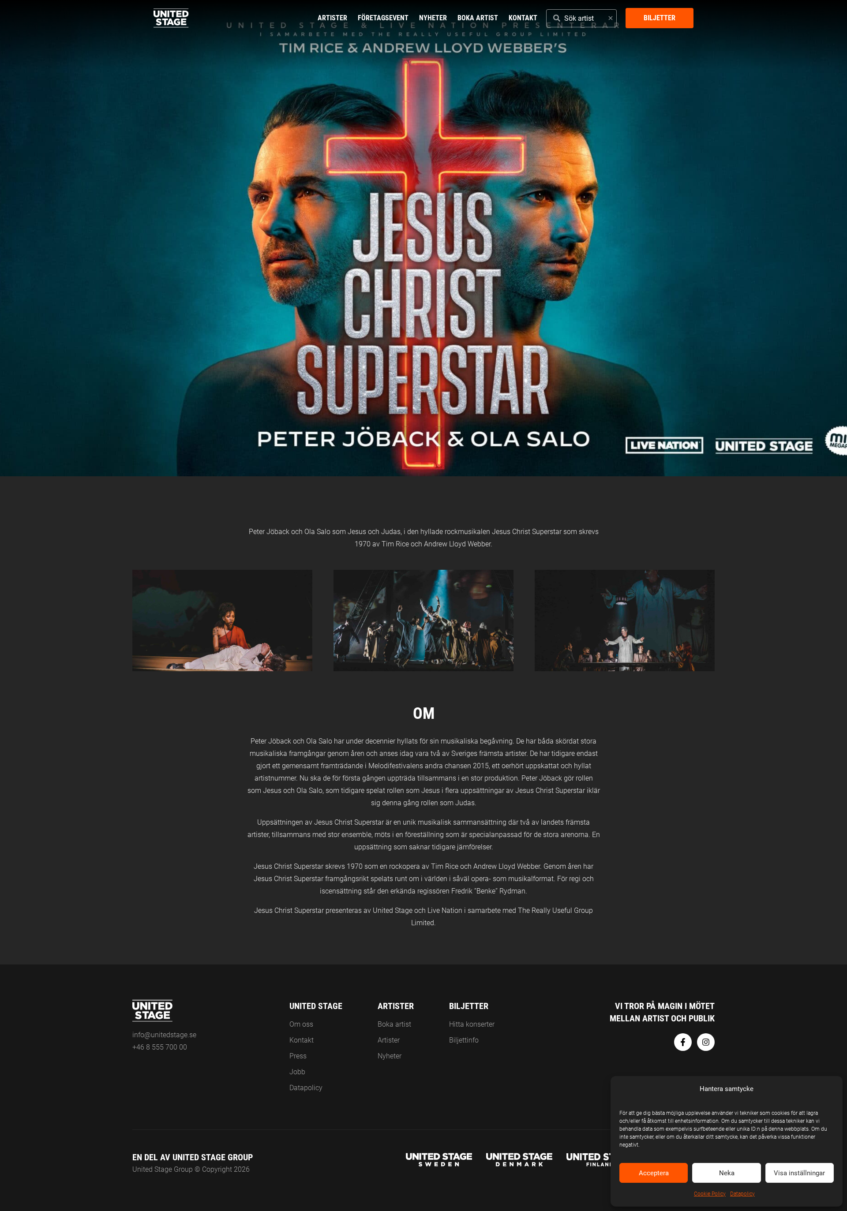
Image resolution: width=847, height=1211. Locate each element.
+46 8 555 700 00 (159, 1047)
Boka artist (477, 18)
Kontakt (523, 18)
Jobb (297, 1072)
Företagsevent (383, 18)
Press (298, 1056)
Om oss (301, 1024)
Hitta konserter (472, 1024)
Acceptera (654, 1173)
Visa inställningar (799, 1173)
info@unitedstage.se (164, 1035)
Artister (332, 18)
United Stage (315, 1006)
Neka (727, 1173)
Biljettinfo (464, 1040)
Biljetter (659, 18)
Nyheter (433, 18)
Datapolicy (742, 1194)
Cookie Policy (710, 1194)
